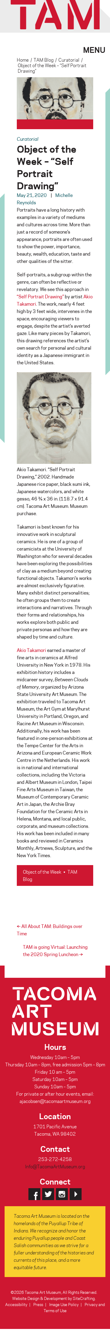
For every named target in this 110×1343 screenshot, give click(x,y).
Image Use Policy (64, 1304)
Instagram (62, 1194)
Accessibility (16, 1304)
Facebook (34, 1194)
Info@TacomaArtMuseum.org (55, 1166)
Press (38, 1304)
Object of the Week (42, 872)
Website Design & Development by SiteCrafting (53, 1298)
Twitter (48, 1194)
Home (23, 60)
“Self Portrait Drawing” (40, 296)
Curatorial (68, 60)
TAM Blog (43, 60)
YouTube (76, 1194)
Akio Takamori (31, 650)
